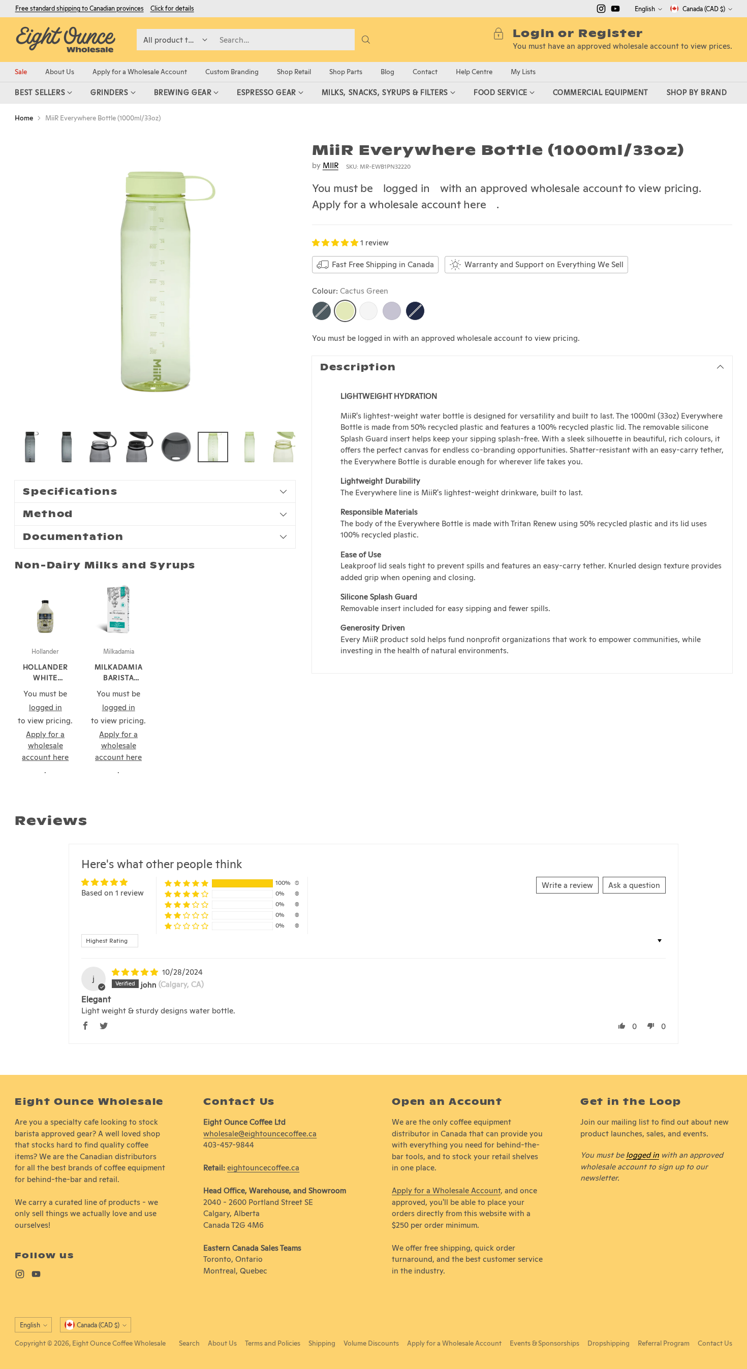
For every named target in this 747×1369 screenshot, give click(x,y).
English (645, 9)
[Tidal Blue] (415, 311)
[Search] (366, 39)
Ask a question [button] (634, 885)
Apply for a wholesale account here (399, 204)
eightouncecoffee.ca (263, 1167)
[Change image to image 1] (30, 447)
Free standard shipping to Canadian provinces (79, 8)
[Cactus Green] (345, 311)
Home (24, 117)
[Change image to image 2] (66, 447)
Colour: (350, 291)
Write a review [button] (567, 885)
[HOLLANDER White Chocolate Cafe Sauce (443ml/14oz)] (45, 609)
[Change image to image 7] (249, 447)
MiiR (330, 165)
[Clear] (368, 311)
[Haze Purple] (391, 311)
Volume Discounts (371, 1343)
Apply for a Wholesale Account (446, 1190)
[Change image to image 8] (286, 447)
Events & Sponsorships (544, 1343)
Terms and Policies (272, 1343)
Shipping (321, 1343)
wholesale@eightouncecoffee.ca (260, 1133)
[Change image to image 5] (176, 447)
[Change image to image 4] (139, 447)
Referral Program (664, 1343)
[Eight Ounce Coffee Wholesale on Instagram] (601, 10)
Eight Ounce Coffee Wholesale (119, 1343)
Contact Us (715, 1343)
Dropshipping (608, 1343)
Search (189, 1343)
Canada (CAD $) (703, 9)
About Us (222, 1343)
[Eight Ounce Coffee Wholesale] (65, 39)
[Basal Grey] (321, 311)
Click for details (172, 9)
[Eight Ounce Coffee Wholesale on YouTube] (615, 10)
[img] (136, 972)
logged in (406, 188)
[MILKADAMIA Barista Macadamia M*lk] (118, 609)
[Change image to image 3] (103, 447)
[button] (336, 242)
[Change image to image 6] (213, 447)
